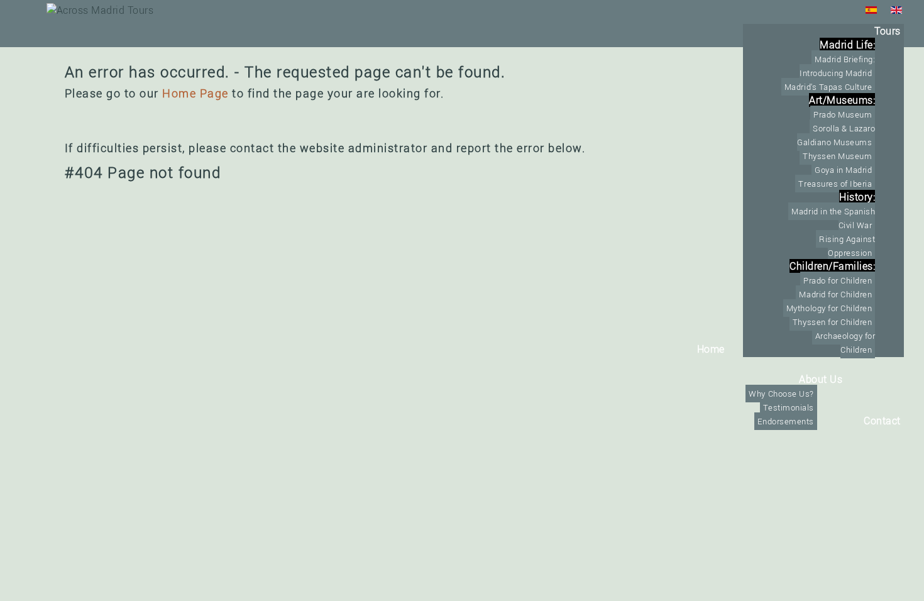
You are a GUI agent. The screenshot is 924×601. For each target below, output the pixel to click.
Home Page (195, 93)
